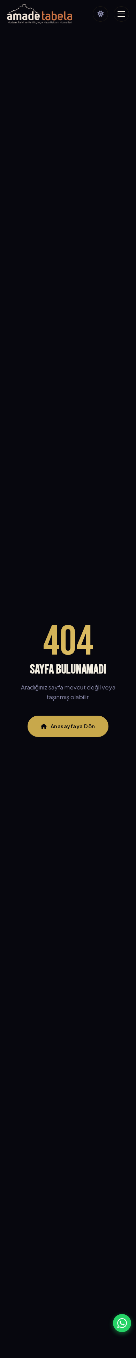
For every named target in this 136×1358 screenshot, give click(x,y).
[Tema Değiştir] (100, 14)
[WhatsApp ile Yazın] (122, 1323)
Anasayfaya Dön (73, 726)
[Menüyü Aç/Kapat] (121, 14)
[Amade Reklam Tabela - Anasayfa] (39, 14)
